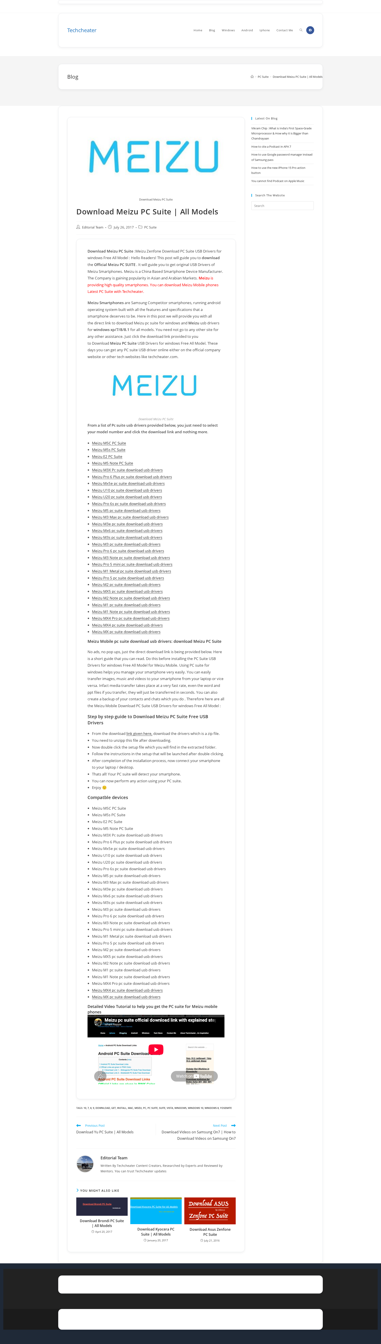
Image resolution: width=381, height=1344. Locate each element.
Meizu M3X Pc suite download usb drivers (127, 469)
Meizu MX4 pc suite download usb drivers (127, 625)
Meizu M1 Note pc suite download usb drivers (131, 611)
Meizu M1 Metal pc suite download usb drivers (131, 571)
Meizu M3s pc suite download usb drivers (127, 537)
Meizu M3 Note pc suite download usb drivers (131, 557)
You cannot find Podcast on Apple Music (277, 181)
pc (144, 1108)
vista (170, 1108)
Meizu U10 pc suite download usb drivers (127, 490)
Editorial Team (92, 227)
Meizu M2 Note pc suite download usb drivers (131, 597)
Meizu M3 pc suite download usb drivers (126, 544)
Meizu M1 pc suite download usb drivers (126, 604)
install (122, 1108)
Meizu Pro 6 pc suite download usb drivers (128, 550)
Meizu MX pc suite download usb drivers (126, 631)
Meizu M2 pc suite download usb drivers (126, 584)
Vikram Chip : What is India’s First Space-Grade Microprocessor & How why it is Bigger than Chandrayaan (281, 133)
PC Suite (150, 227)
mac (130, 1108)
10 (85, 1108)
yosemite (226, 1108)
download (102, 1108)
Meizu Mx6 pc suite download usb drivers (127, 530)
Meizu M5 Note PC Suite (112, 463)
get (113, 1108)
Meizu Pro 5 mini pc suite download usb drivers (132, 564)
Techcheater (82, 30)
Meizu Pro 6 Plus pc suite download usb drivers (132, 476)
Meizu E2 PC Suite (107, 456)
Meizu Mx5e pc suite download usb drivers (128, 483)
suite (162, 1108)
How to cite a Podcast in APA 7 (271, 147)
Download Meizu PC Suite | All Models (298, 77)
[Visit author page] (85, 1164)
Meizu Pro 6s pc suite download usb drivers (129, 503)
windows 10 (195, 1108)
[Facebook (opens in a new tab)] (310, 30)
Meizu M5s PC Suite (108, 449)
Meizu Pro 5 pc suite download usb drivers (128, 577)
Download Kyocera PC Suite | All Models (155, 1231)
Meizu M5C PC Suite (109, 443)
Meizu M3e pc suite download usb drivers (127, 523)
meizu (138, 1108)
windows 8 (212, 1108)
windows (180, 1108)
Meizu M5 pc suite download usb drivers (126, 510)
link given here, (139, 733)
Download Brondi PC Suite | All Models (102, 1223)
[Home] (252, 77)
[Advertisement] (282, 285)
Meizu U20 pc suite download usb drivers (127, 496)
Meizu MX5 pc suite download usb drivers (127, 591)
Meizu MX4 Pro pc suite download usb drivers (131, 618)
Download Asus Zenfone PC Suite (210, 1232)
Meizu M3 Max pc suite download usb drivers (130, 517)
